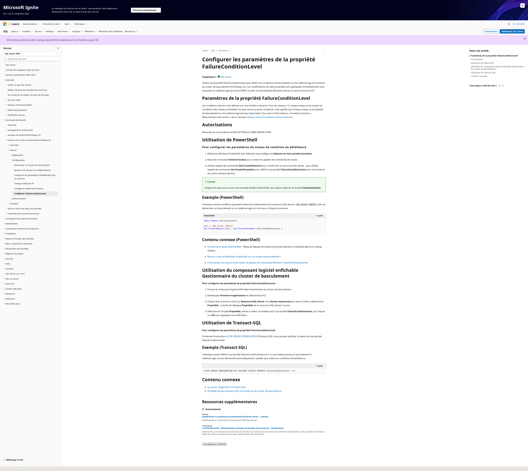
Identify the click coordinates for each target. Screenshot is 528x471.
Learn (205, 50)
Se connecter (519, 24)
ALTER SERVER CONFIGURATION (242, 336)
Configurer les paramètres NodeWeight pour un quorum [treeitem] (35, 177)
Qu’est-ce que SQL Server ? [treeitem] (20, 85)
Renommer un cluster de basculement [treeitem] (32, 165)
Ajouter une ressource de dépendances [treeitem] (32, 170)
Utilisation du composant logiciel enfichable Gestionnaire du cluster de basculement (497, 67)
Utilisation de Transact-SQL (483, 72)
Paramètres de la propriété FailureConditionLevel (494, 55)
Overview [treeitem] (12, 125)
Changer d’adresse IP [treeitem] (24, 183)
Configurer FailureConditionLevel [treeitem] (30, 193)
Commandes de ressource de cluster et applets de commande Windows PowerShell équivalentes (257, 262)
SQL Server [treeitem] (11, 65)
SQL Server (223, 50)
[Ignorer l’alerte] (522, 5)
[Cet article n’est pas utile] (502, 85)
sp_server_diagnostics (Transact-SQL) (226, 387)
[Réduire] (58, 48)
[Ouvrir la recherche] (509, 24)
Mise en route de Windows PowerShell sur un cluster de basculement (243, 256)
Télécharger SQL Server (512, 31)
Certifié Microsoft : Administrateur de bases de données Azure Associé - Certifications (243, 428)
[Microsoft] (5, 24)
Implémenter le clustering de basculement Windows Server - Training (235, 416)
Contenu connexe (479, 76)
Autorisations (477, 59)
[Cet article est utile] (499, 85)
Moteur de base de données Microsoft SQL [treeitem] (27, 90)
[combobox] (30, 53)
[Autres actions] (323, 50)
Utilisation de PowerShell (482, 63)
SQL (213, 50)
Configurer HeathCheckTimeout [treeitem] (28, 188)
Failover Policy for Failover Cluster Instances (269, 117)
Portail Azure (491, 31)
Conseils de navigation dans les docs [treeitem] (22, 70)
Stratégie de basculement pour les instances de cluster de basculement (244, 390)
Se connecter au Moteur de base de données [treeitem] (28, 95)
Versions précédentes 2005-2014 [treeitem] (20, 75)
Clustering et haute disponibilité (224, 246)
